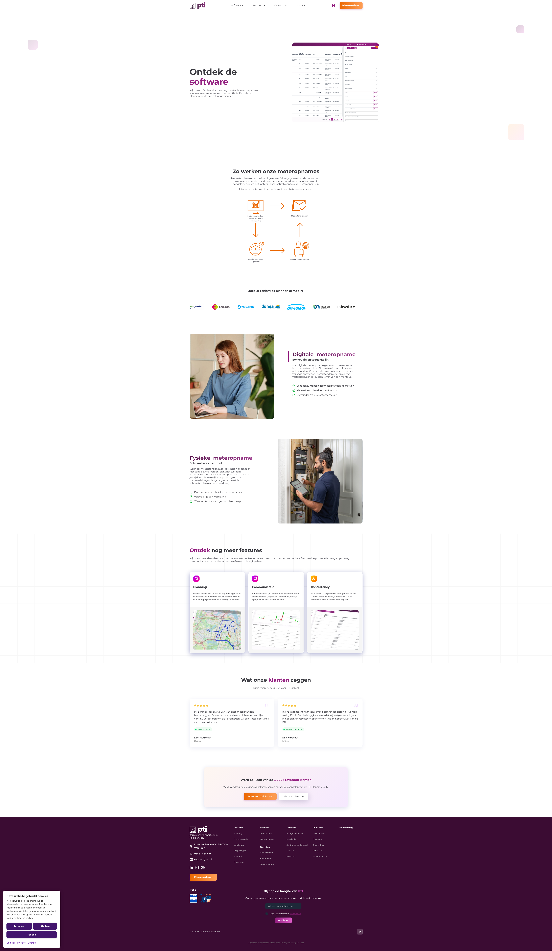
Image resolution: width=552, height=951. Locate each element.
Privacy (21, 942)
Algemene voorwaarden (258, 943)
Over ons (318, 827)
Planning (238, 833)
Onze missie (319, 833)
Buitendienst (266, 858)
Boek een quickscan (260, 796)
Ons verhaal (318, 845)
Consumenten (267, 864)
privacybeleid (295, 914)
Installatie (291, 839)
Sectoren (291, 827)
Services (264, 827)
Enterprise (239, 862)
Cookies (300, 943)
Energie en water (294, 833)
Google (32, 942)
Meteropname (267, 839)
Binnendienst (266, 853)
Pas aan (32, 934)
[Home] (198, 5)
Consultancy (266, 833)
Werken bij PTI (320, 856)
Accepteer (19, 926)
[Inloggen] (334, 5)
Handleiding (346, 827)
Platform (238, 856)
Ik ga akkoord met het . (285, 914)
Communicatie (241, 839)
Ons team (317, 839)
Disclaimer (275, 943)
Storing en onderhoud (297, 845)
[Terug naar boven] (360, 931)
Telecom (290, 851)
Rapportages (240, 851)
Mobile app (239, 845)
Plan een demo (351, 5)
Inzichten (317, 851)
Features (238, 827)
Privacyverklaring (288, 943)
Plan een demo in (293, 796)
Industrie (290, 856)
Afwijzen (45, 926)
